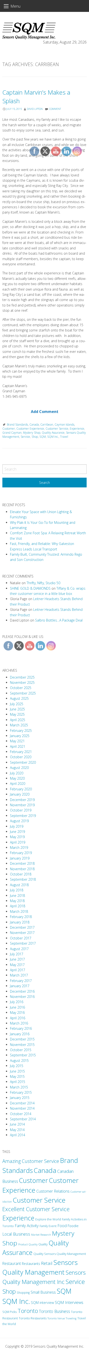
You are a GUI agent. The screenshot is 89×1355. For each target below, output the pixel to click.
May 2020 (17, 778)
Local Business (16, 1234)
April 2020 (17, 783)
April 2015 (17, 1081)
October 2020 (20, 757)
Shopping (23, 1293)
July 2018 (16, 890)
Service (25, 437)
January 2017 (19, 986)
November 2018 (22, 869)
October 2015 (20, 1050)
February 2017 (21, 980)
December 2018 (22, 863)
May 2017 (17, 964)
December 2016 (22, 991)
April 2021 (17, 746)
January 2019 (19, 858)
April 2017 (17, 970)
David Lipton (35, 109)
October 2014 (20, 1114)
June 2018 (17, 895)
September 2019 (23, 815)
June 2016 (17, 1007)
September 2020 (23, 762)
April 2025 (17, 720)
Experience (18, 1218)
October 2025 (20, 687)
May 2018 (17, 900)
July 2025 (16, 704)
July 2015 (16, 1066)
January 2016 (19, 1034)
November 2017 (22, 932)
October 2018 (20, 874)
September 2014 (23, 1119)
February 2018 (21, 916)
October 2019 (20, 810)
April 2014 (17, 1135)
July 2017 (16, 954)
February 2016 (21, 1028)
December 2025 (22, 677)
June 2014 (17, 1124)
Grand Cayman (12, 433)
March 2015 (19, 1087)
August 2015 (19, 1060)
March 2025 (19, 725)
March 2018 (19, 911)
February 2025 (21, 730)
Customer (8, 429)
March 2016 (19, 1023)
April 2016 (17, 1018)
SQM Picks (9, 1312)
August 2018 (19, 885)
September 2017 (23, 943)
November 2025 (22, 682)
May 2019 (17, 837)
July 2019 (16, 826)
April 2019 (17, 842)
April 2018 (17, 906)
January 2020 (19, 794)
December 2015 (22, 1039)
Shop (9, 1291)
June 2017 (17, 959)
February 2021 (21, 751)
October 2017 (20, 938)
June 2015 (17, 1071)
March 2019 (19, 847)
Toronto (28, 1311)
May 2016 (17, 1012)
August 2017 (19, 949)
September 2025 (23, 693)
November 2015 (22, 1044)
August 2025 (19, 698)
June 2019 (17, 831)
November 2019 (22, 805)
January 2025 (19, 735)
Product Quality (27, 1244)
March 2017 (19, 975)
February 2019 (21, 852)
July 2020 (16, 773)
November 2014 (22, 1108)
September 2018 (23, 879)
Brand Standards (17, 425)
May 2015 (17, 1076)
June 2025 (17, 709)
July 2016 (16, 1002)
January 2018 (19, 922)
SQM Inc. (16, 1301)
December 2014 (22, 1103)
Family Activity (27, 1225)
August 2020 (19, 767)
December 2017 (22, 927)
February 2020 (21, 789)
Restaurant (11, 1263)
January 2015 (19, 1097)
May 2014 (17, 1129)
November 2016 (22, 996)
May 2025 (17, 714)
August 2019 (19, 821)
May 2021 (17, 741)
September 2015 (23, 1055)
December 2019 (22, 799)
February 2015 (21, 1092)
